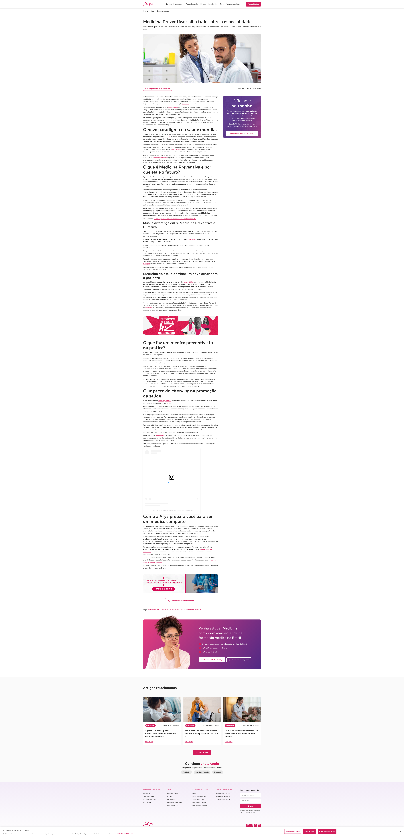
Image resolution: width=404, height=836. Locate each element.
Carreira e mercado (149, 799)
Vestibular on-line (198, 799)
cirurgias (146, 264)
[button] (175, 4)
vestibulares (173, 107)
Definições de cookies (293, 831)
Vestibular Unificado (199, 796)
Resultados (171, 799)
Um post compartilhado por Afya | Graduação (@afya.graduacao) (171, 510)
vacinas (192, 239)
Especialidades (148, 796)
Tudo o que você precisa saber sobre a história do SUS (175, 219)
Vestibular (146, 793)
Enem (194, 793)
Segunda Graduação (199, 802)
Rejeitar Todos (309, 831)
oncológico (160, 435)
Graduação (147, 802)
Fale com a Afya (172, 805)
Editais (169, 796)
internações (177, 149)
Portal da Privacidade (175, 802)
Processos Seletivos (223, 796)
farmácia (148, 308)
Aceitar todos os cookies (327, 831)
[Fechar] (400, 831)
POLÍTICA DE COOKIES (125, 834)
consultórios (189, 282)
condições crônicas (160, 157)
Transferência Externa (199, 805)
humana (185, 104)
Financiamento (172, 793)
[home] (151, 4)
